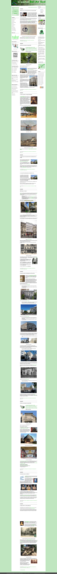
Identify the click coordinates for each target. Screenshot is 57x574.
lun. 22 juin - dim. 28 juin (40, 82)
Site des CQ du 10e (14, 87)
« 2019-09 (29, 7)
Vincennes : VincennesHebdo (15, 81)
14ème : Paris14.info (14, 72)
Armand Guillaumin (22, 96)
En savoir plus (43, 573)
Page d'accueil (33, 7)
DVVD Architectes (29, 239)
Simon (38, 40)
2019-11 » (36, 7)
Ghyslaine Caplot (40, 42)
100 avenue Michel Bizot (30, 69)
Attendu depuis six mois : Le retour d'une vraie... (41, 59)
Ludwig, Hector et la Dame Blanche (25, 505)
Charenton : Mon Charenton (15, 76)
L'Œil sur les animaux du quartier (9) (25, 45)
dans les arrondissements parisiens (26, 495)
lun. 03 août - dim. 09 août (41, 75)
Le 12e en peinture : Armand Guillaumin (26, 94)
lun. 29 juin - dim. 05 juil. (40, 81)
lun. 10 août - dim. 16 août (41, 74)
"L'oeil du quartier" (14, 29)
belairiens (33, 508)
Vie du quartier (28, 40)
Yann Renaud (39, 53)
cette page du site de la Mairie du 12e (24, 161)
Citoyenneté (25, 40)
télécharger (28, 284)
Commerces (13, 21)
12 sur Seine (13, 89)
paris (22, 90)
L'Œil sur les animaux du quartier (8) (25, 403)
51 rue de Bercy (31, 198)
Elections (13, 23)
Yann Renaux (39, 51)
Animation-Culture (26, 151)
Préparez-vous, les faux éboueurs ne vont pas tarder (28, 10)
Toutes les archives (40, 84)
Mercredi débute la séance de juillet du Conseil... (41, 54)
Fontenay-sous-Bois (31, 507)
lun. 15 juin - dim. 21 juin (40, 83)
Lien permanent (32, 40)
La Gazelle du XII (40, 58)
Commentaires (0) (34, 89)
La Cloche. (30, 477)
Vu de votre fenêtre (14, 30)
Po (38, 38)
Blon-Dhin (36, 257)
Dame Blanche (27, 521)
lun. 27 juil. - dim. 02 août (40, 76)
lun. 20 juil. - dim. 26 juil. (40, 77)
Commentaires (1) (25, 567)
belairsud (39, 49)
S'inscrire (42, 9)
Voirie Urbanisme (13, 28)
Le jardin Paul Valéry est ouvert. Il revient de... (41, 46)
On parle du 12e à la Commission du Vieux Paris (27, 273)
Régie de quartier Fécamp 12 (15, 61)
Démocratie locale (14, 22)
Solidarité (28, 500)
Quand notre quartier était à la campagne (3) (41, 43)
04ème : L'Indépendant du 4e (15, 67)
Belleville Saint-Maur (14, 88)
